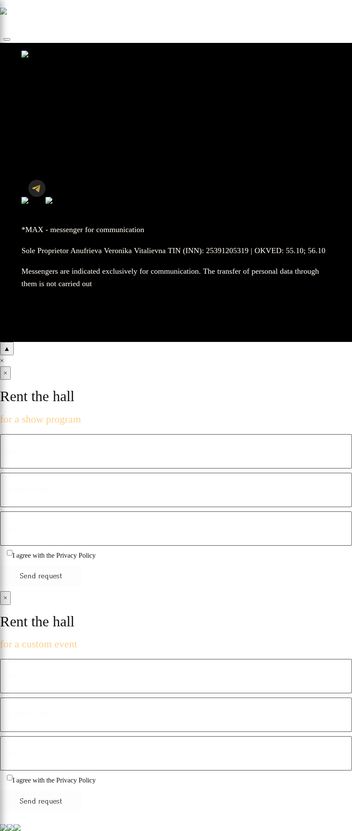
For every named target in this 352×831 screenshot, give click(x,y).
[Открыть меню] (6, 39)
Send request (41, 576)
